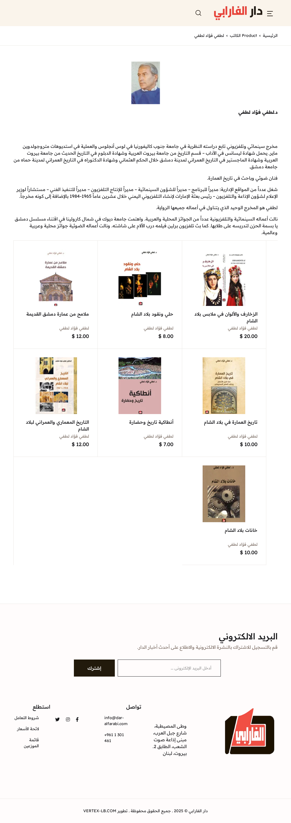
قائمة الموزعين (31, 742)
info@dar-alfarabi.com (116, 720)
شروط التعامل (26, 717)
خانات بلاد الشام (241, 530)
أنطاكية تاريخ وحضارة (151, 422)
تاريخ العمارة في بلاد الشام (230, 422)
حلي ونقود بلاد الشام (152, 314)
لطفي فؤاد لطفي (242, 328)
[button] (270, 13)
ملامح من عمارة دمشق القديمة (57, 314)
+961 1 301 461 (114, 737)
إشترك (94, 668)
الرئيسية (270, 35)
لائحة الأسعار (28, 728)
